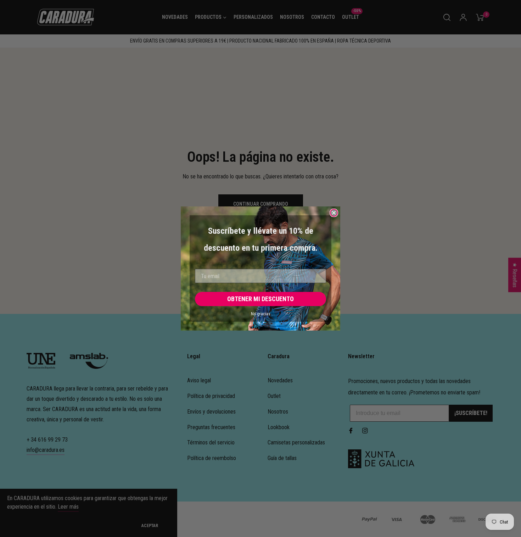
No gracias (260, 313)
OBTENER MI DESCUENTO (260, 299)
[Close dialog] (333, 212)
